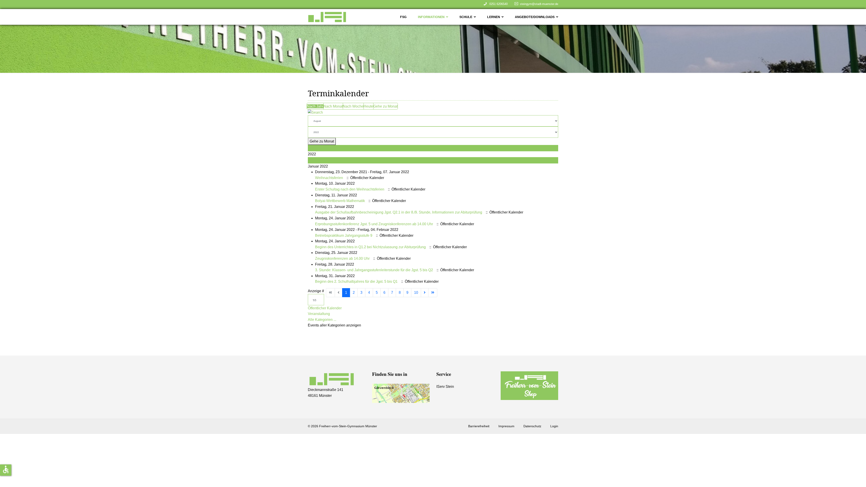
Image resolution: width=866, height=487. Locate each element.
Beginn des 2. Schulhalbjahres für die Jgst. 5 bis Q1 (356, 281)
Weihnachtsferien (329, 178)
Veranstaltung (319, 314)
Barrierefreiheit (478, 426)
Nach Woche (353, 106)
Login (554, 426)
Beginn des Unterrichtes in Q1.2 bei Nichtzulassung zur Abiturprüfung (370, 247)
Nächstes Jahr (319, 160)
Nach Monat (333, 106)
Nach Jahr (315, 106)
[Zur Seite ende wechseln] (432, 292)
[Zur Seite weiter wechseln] (424, 292)
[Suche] (433, 112)
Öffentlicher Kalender (325, 308)
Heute (368, 106)
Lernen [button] (493, 17)
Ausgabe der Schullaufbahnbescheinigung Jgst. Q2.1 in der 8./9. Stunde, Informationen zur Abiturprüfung (398, 212)
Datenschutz (532, 426)
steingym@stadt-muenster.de (539, 4)
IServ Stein (445, 386)
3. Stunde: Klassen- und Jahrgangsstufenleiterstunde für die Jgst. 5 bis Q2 (374, 270)
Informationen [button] (431, 17)
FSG (403, 17)
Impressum (506, 426)
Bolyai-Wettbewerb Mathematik (340, 201)
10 (416, 292)
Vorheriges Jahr (320, 148)
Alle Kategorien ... (322, 320)
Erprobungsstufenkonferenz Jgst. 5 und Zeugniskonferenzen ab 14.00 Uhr (374, 224)
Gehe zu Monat (385, 106)
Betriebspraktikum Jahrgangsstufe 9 (343, 235)
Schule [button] (465, 17)
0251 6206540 (498, 4)
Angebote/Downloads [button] (535, 17)
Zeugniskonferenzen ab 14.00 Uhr (342, 258)
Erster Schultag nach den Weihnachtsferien (349, 189)
